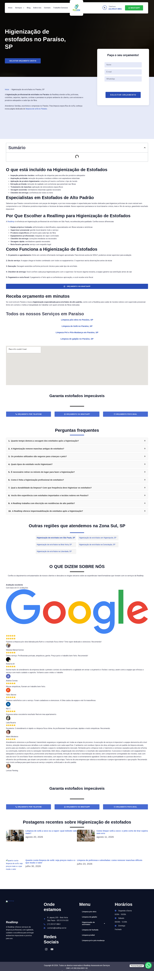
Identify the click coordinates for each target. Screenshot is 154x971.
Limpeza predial (88, 935)
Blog (28, 8)
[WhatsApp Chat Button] (148, 965)
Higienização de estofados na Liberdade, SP (54, 551)
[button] (145, 148)
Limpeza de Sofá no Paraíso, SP (77, 326)
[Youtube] (51, 949)
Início (10, 8)
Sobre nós (37, 8)
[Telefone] (105, 7)
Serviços (18, 8)
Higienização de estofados (88, 923)
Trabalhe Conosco (60, 8)
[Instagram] (46, 949)
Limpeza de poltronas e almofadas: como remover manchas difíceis (109, 860)
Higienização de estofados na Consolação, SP (97, 545)
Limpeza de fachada (90, 930)
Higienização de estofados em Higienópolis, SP (97, 538)
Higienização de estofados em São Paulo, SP (56, 538)
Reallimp (11, 221)
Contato (47, 8)
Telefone (112, 6)
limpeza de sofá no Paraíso (36, 109)
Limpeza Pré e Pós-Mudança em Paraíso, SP (77, 332)
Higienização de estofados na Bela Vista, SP (54, 545)
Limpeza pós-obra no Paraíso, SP (77, 320)
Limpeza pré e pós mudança (93, 940)
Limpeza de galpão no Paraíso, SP (77, 339)
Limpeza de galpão (89, 917)
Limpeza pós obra (89, 912)
